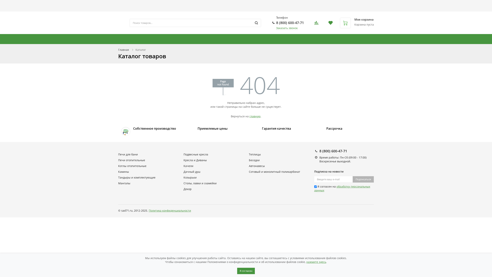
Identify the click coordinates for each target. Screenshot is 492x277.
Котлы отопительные (248, 39)
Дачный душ (192, 172)
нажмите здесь (316, 262)
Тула (334, 9)
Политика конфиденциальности (170, 210)
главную (255, 116)
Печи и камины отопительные (145, 39)
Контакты (239, 4)
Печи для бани (350, 39)
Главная (123, 50)
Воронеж (324, 6)
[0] (316, 24)
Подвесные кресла (285, 39)
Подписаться (363, 179)
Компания (215, 4)
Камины (123, 172)
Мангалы (124, 183)
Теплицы (378, 39)
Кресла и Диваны (319, 39)
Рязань (326, 9)
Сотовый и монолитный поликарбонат (274, 172)
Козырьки (190, 177)
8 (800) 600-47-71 (290, 22)
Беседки (423, 39)
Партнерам (192, 4)
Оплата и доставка (164, 4)
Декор (188, 189)
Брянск (313, 6)
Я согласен (246, 271)
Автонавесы (401, 39)
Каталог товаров (129, 4)
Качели (188, 166)
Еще (256, 4)
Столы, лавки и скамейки (455, 39)
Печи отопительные (131, 160)
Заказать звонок (287, 28)
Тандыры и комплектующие (200, 39)
